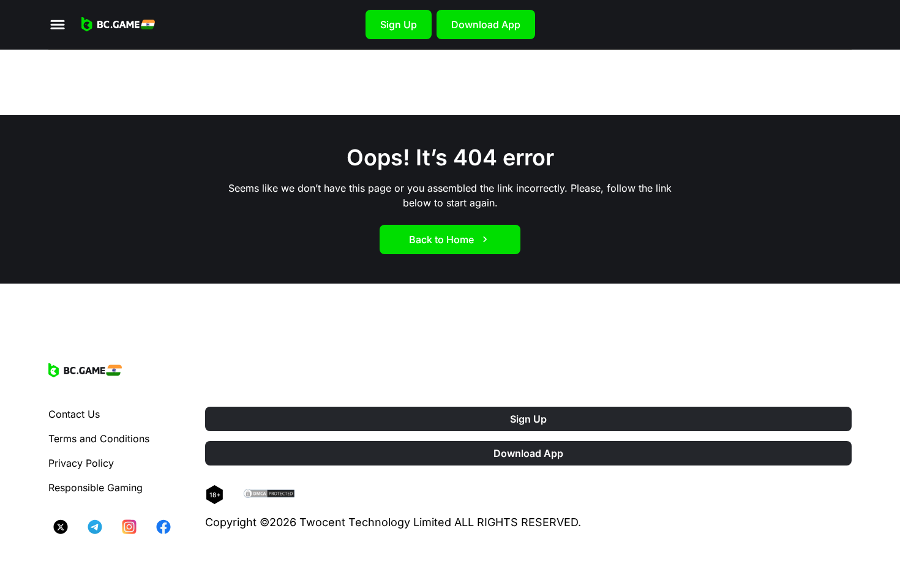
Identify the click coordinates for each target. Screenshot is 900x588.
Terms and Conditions (98, 438)
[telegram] (95, 526)
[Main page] (118, 24)
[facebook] (163, 526)
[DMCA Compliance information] (270, 494)
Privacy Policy (81, 463)
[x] (60, 526)
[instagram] (129, 526)
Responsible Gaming (95, 487)
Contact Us (74, 414)
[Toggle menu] (57, 24)
